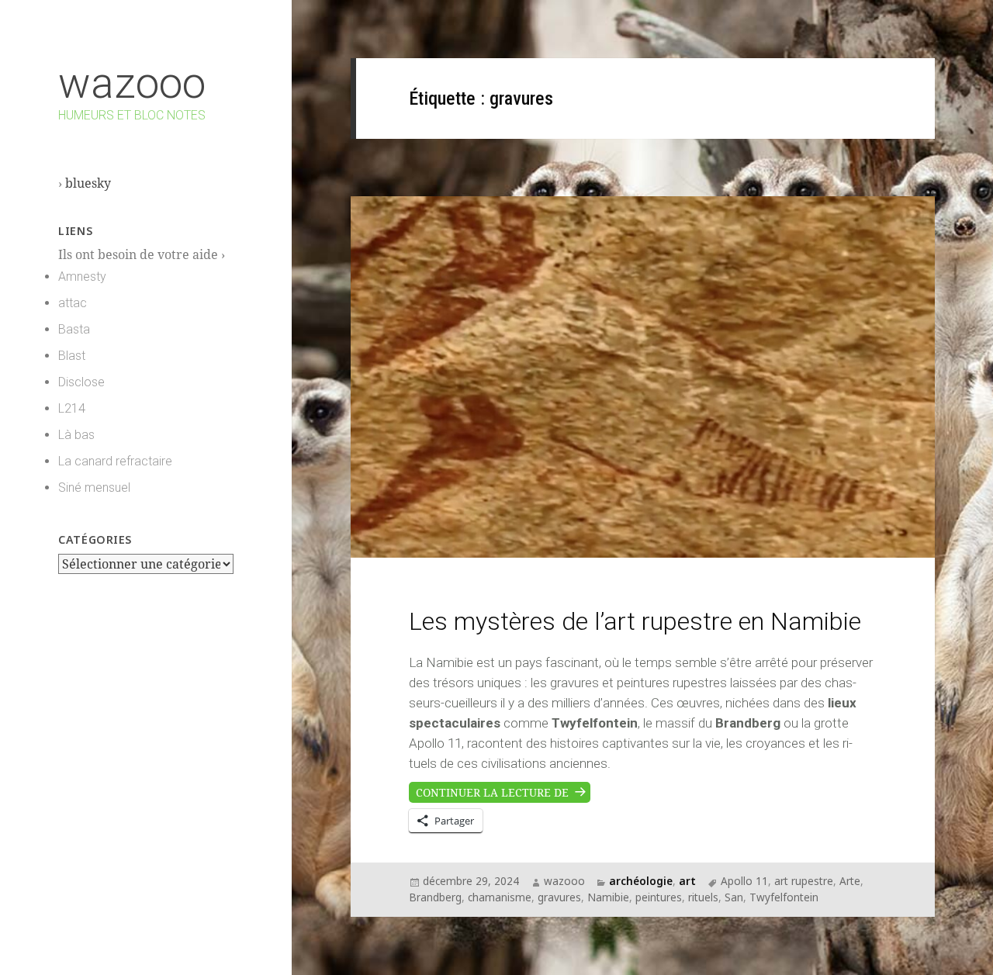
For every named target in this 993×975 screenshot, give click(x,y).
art (687, 880)
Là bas (76, 434)
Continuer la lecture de (503, 791)
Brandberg (435, 897)
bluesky (88, 183)
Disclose (81, 382)
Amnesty (82, 276)
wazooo (132, 83)
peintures (658, 897)
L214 (71, 408)
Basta (74, 329)
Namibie (608, 897)
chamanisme (499, 897)
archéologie (641, 880)
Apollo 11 (744, 880)
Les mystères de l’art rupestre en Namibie (635, 621)
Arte (849, 880)
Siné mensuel (94, 487)
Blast (71, 355)
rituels (703, 897)
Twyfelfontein (783, 897)
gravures (559, 897)
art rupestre (803, 880)
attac (72, 303)
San (734, 897)
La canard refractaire (115, 461)
